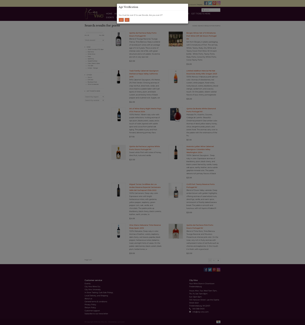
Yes (121, 20)
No (127, 20)
